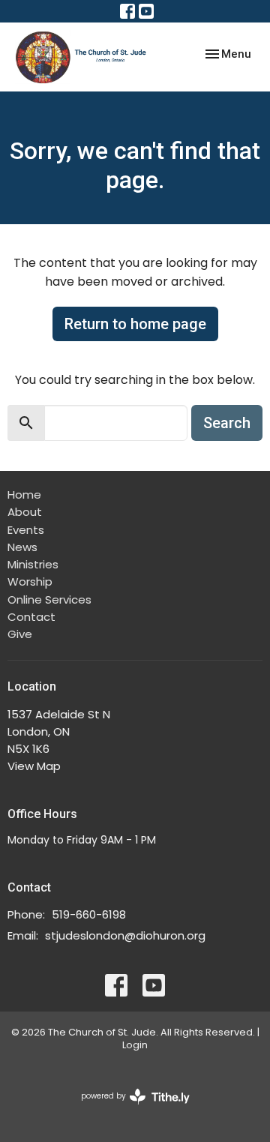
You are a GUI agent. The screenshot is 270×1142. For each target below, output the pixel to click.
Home (24, 494)
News (23, 547)
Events (26, 530)
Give (20, 634)
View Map (34, 766)
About (25, 512)
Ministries (33, 564)
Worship (30, 581)
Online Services (50, 599)
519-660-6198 (89, 914)
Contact (32, 617)
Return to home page (135, 324)
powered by (128, 1108)
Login (135, 1045)
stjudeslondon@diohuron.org (125, 935)
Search (226, 423)
